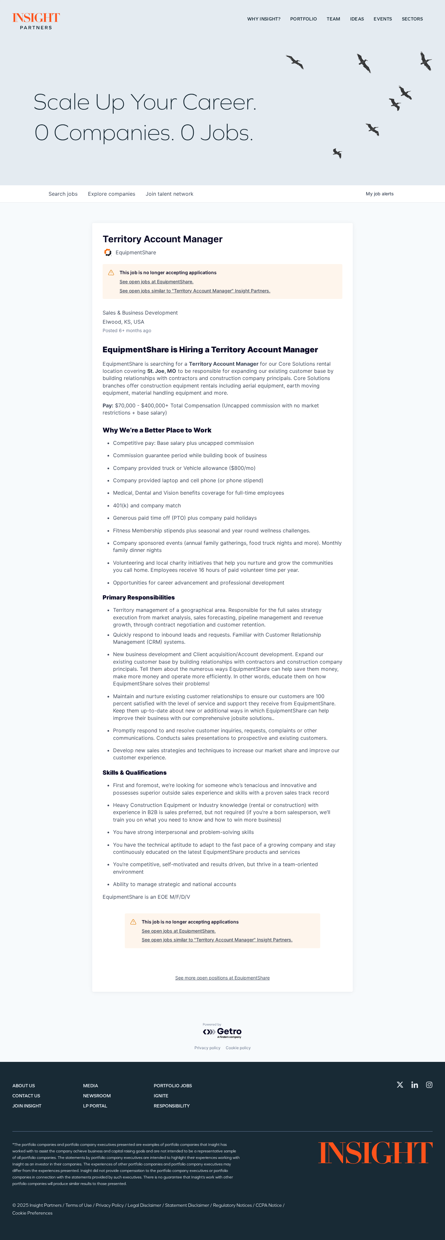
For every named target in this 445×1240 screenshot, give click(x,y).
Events (383, 19)
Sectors (412, 19)
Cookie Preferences (32, 1213)
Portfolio (303, 19)
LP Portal (95, 1106)
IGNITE (161, 1096)
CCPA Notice (269, 1205)
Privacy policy (207, 1047)
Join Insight (26, 1106)
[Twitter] (400, 1084)
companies (111, 193)
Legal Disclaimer (145, 1205)
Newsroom (97, 1096)
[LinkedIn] (414, 1084)
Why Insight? (263, 19)
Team (333, 19)
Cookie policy (238, 1047)
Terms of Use (79, 1205)
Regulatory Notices (233, 1205)
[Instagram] (429, 1084)
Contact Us (26, 1096)
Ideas (357, 19)
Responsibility (172, 1106)
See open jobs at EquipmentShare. (157, 281)
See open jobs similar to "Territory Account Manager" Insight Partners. (195, 290)
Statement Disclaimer (187, 1205)
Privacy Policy (110, 1205)
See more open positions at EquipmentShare (222, 977)
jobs (63, 193)
